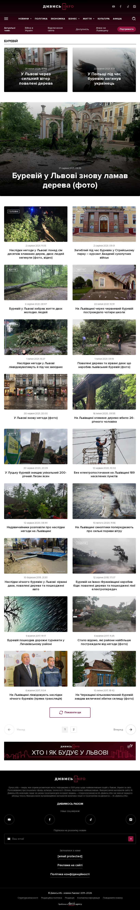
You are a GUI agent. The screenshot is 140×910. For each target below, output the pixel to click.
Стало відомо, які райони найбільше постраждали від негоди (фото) (104, 642)
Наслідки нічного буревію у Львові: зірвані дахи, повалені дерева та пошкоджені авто (36, 585)
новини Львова (71, 893)
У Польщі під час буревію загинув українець (104, 79)
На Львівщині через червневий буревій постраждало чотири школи (104, 310)
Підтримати (127, 29)
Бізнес (72, 18)
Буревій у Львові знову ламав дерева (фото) (70, 180)
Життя (87, 18)
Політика (41, 18)
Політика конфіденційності (70, 874)
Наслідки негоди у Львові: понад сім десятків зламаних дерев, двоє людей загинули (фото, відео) (36, 253)
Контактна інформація (88, 898)
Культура (104, 18)
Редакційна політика (51, 898)
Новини (23, 18)
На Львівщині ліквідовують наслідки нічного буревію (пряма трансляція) (36, 696)
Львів (12, 656)
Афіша (117, 18)
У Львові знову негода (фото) (36, 418)
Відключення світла (55, 29)
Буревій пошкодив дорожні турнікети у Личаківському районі (35, 642)
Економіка (58, 18)
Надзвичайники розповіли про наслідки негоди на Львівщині (36, 529)
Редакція (69, 898)
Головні (13, 211)
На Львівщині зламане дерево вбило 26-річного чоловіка (104, 419)
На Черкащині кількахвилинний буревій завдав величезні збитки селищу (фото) (104, 696)
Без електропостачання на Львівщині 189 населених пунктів (104, 474)
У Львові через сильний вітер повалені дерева (36, 79)
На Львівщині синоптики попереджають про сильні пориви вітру (104, 529)
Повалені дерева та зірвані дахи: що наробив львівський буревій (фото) (104, 365)
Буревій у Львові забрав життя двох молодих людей (35, 310)
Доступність (82, 29)
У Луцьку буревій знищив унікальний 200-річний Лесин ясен (35, 474)
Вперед (118, 729)
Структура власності (28, 898)
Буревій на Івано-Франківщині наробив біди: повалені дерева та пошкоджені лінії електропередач (104, 585)
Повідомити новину (113, 898)
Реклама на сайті (70, 865)
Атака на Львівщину (102, 29)
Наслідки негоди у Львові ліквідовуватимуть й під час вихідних (36, 365)
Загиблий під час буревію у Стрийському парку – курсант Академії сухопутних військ (104, 253)
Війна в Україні (29, 29)
